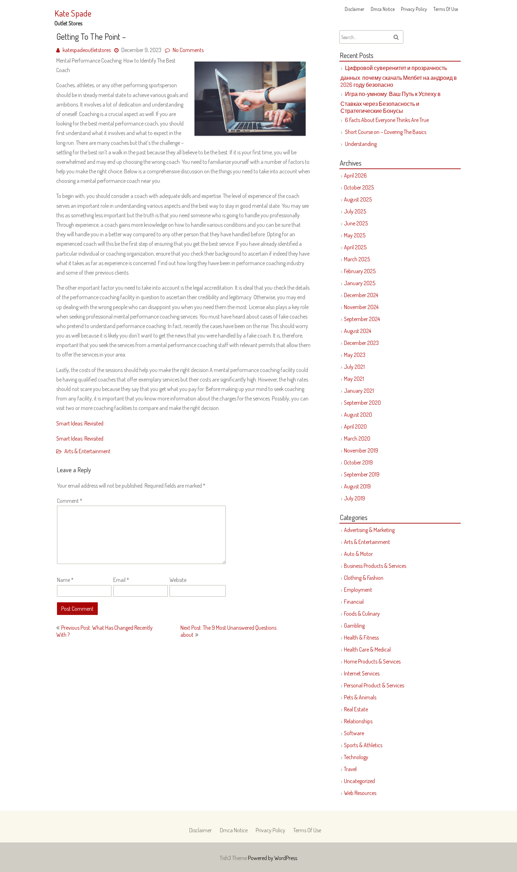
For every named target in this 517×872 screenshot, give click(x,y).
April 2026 (355, 175)
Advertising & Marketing (369, 529)
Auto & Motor (358, 553)
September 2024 (362, 318)
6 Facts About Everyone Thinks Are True (387, 119)
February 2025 (360, 271)
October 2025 (359, 187)
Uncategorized (359, 780)
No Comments (188, 49)
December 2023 (361, 342)
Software (354, 733)
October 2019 (358, 462)
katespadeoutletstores (87, 49)
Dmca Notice (383, 9)
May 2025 (354, 235)
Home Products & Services (372, 661)
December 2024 (361, 295)
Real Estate (356, 709)
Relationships (358, 721)
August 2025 (358, 199)
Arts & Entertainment (87, 451)
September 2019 (361, 474)
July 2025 (355, 211)
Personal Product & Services (374, 685)
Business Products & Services (375, 565)
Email (121, 579)
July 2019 (354, 498)
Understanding (361, 143)
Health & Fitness (361, 637)
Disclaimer (354, 9)
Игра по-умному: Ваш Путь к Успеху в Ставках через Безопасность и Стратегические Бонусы (390, 102)
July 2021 (354, 366)
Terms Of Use (445, 9)
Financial (354, 601)
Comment (69, 500)
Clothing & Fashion (363, 577)
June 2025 (356, 223)
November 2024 (361, 306)
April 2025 (355, 247)
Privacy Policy (414, 9)
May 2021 (354, 378)
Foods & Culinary (362, 613)
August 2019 (357, 486)
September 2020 (362, 402)
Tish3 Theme (234, 857)
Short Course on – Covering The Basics (385, 131)
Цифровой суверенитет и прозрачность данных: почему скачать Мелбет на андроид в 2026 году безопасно (398, 76)
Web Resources (360, 792)
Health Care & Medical (367, 649)
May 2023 (354, 354)
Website (178, 579)
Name (65, 579)
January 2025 (359, 283)
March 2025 (357, 259)
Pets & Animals (360, 697)
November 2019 (361, 450)
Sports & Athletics (363, 745)
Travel (350, 768)
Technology (356, 757)
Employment (358, 589)
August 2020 (358, 414)
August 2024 (357, 330)
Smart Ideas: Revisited (79, 423)
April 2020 (355, 426)
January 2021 (359, 390)
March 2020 (357, 438)
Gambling (354, 625)
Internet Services (361, 673)
